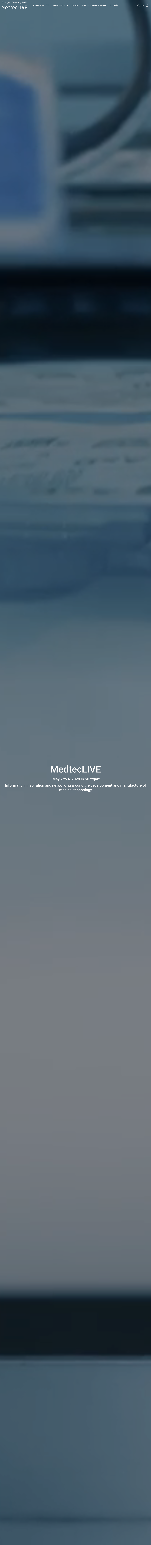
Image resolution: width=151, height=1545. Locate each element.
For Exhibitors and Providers (94, 5)
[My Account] (147, 5)
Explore (75, 5)
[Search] (138, 5)
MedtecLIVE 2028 (60, 5)
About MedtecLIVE (41, 5)
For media (114, 5)
